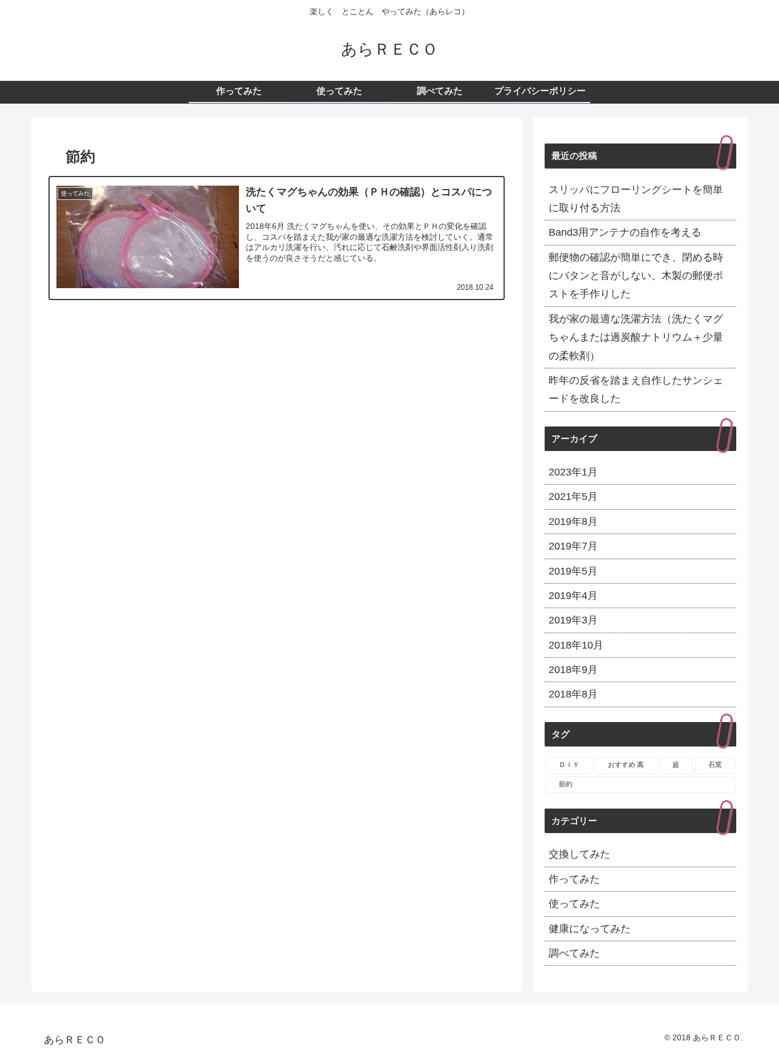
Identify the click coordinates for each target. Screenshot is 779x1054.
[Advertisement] (276, 410)
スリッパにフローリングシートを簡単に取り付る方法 (636, 199)
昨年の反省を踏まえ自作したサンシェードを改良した (636, 389)
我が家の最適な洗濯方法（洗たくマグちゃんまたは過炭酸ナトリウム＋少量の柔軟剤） (636, 337)
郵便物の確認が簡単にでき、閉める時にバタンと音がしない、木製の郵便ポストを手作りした (636, 276)
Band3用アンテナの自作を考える (625, 232)
